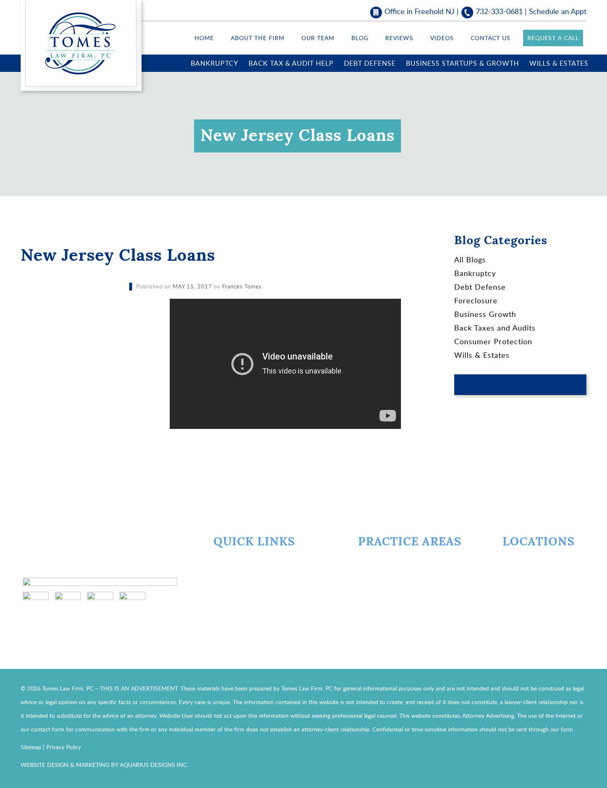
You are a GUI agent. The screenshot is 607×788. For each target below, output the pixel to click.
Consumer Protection (493, 341)
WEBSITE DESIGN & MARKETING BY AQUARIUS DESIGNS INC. (104, 765)
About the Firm (258, 38)
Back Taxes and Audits (495, 328)
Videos (442, 38)
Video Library (239, 608)
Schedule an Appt (557, 11)
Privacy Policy (63, 747)
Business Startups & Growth (462, 63)
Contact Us (490, 38)
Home (204, 38)
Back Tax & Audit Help (291, 63)
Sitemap (31, 747)
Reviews (399, 38)
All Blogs (470, 259)
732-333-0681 (499, 11)
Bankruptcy (214, 63)
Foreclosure (476, 300)
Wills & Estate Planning (403, 623)
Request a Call (553, 38)
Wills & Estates (558, 63)
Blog (359, 38)
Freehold (529, 561)
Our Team (317, 38)
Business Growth (485, 314)
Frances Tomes (242, 286)
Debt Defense (370, 63)
